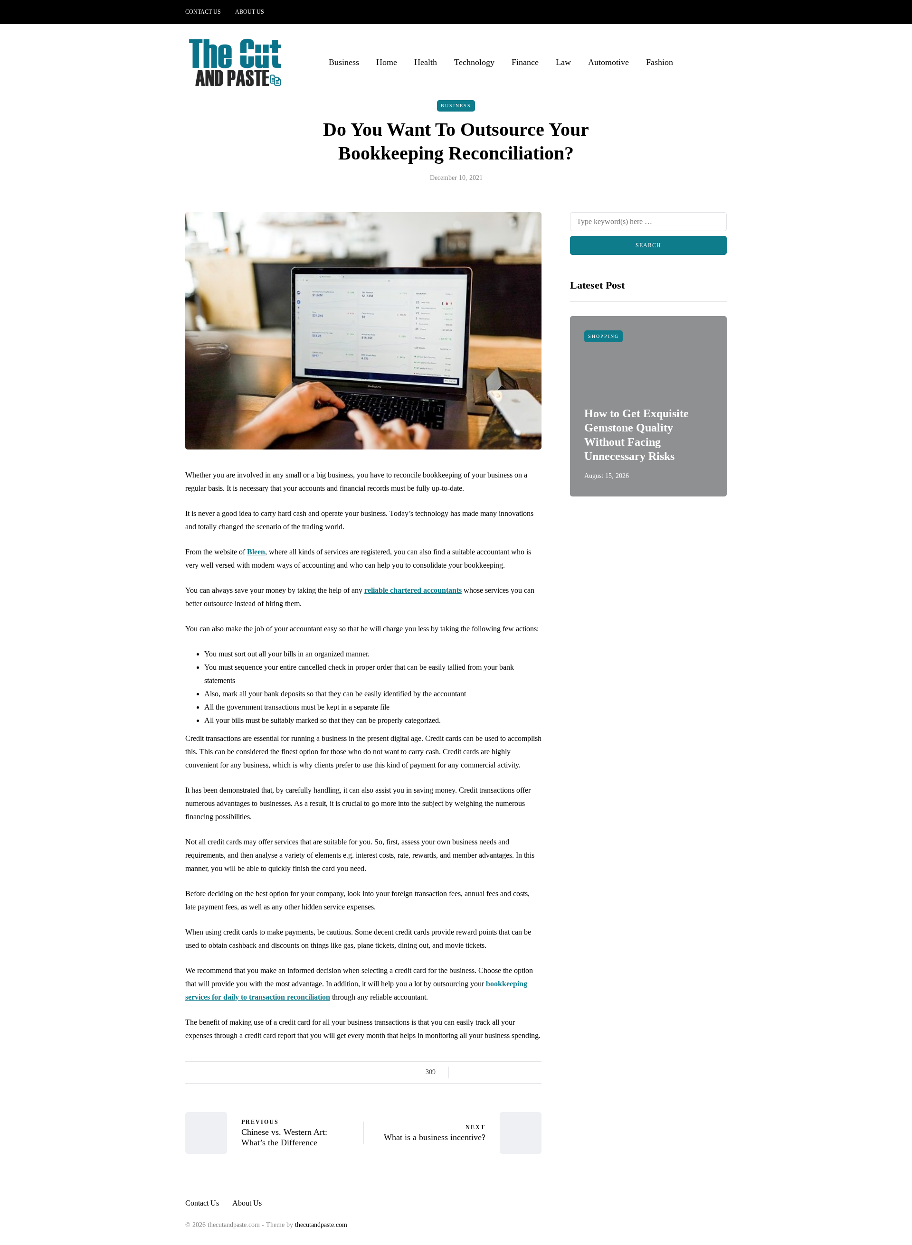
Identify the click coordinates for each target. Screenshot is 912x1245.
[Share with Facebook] (464, 1072)
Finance (525, 62)
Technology (474, 62)
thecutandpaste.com (321, 1224)
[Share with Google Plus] (488, 1072)
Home (386, 62)
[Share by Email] (536, 1072)
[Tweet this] (476, 1072)
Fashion (659, 62)
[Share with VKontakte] (524, 1072)
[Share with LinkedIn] (500, 1072)
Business (344, 62)
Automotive (608, 62)
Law (563, 62)
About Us (249, 12)
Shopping (603, 336)
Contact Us (203, 12)
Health (425, 62)
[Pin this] (512, 1072)
